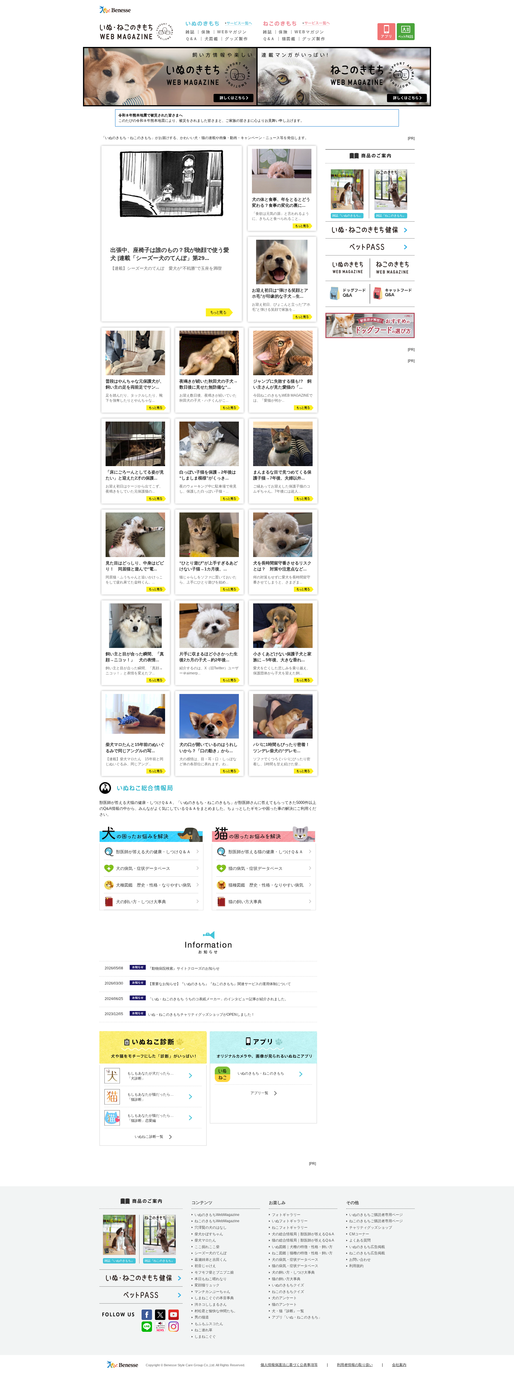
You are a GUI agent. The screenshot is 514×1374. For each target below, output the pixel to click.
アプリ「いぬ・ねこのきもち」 (297, 1317)
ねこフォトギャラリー (290, 1227)
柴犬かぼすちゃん (209, 1234)
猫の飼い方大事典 (245, 901)
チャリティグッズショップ (370, 1227)
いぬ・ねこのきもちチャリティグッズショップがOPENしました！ (201, 1014)
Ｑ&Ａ (192, 39)
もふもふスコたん (209, 1324)
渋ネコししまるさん (211, 1304)
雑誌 (190, 32)
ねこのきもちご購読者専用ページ (376, 1221)
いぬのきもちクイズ (288, 1285)
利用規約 (356, 1266)
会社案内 (399, 1365)
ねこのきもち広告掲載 (367, 1253)
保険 (206, 32)
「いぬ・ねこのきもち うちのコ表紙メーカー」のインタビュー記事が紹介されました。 (218, 999)
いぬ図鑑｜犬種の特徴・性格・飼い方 (302, 1247)
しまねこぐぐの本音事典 (214, 1298)
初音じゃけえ (205, 1266)
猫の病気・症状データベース (255, 868)
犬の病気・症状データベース (143, 868)
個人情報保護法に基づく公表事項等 (289, 1365)
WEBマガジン (232, 32)
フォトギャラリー (286, 1215)
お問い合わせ (360, 1260)
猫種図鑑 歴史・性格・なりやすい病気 (265, 885)
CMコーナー (359, 1234)
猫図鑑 (289, 39)
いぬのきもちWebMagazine (217, 1215)
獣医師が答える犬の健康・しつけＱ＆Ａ (153, 851)
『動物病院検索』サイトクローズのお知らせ (184, 968)
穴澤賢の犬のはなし (211, 1227)
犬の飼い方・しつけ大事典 (141, 901)
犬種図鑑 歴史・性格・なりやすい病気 (153, 885)
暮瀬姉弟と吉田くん (211, 1260)
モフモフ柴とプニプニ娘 (214, 1272)
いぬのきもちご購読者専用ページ (376, 1215)
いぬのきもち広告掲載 (367, 1247)
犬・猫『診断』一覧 (288, 1311)
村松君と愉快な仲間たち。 (216, 1311)
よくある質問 (360, 1240)
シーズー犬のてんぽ (211, 1253)
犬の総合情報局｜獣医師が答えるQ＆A (303, 1234)
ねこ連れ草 (203, 1330)
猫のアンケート (284, 1304)
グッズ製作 (236, 39)
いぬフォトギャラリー (290, 1221)
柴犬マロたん (205, 1240)
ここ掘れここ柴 (207, 1247)
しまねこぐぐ (205, 1336)
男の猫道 (202, 1317)
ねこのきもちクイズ (288, 1292)
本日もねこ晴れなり (211, 1279)
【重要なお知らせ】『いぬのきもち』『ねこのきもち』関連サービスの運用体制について (219, 984)
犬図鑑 (212, 39)
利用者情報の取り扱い (355, 1365)
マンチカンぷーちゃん (212, 1292)
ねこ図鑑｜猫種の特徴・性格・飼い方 (302, 1253)
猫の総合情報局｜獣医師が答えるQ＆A (303, 1240)
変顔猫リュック (207, 1285)
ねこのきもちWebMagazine (217, 1221)
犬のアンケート (284, 1298)
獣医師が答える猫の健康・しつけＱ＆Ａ (265, 851)
